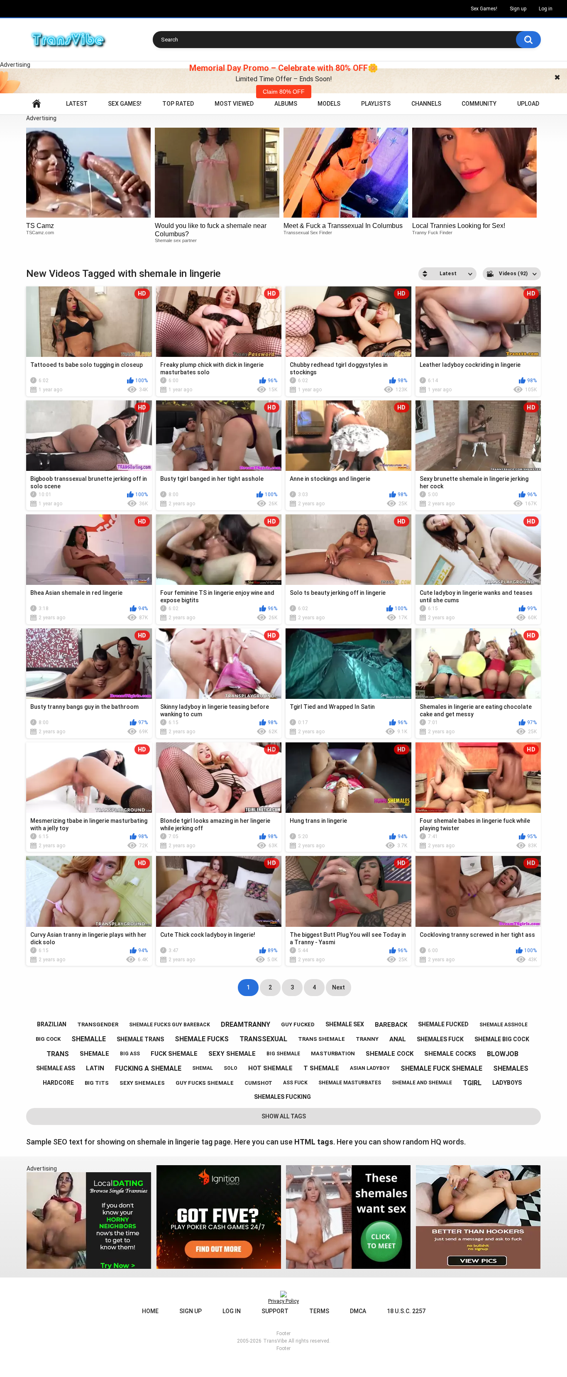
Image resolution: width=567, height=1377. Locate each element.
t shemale (321, 1068)
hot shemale (270, 1068)
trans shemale (321, 1039)
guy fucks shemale (205, 1083)
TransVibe (275, 1341)
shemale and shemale (422, 1083)
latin (95, 1068)
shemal (202, 1068)
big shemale (283, 1054)
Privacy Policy (283, 1301)
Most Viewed (234, 103)
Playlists (376, 103)
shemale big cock (501, 1039)
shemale (94, 1053)
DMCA (358, 1311)
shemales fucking (282, 1096)
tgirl (472, 1083)
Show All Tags (284, 1116)
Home (36, 103)
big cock (48, 1039)
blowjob (502, 1054)
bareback (391, 1024)
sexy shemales (142, 1083)
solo (230, 1068)
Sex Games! (484, 9)
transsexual (263, 1039)
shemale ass (55, 1068)
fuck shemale (174, 1053)
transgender (97, 1024)
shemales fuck (440, 1039)
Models (329, 103)
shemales (510, 1068)
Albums (285, 103)
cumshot (258, 1083)
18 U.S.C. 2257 (406, 1311)
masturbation (333, 1053)
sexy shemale (232, 1053)
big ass (130, 1054)
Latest (77, 103)
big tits (97, 1083)
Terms (319, 1311)
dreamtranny (245, 1024)
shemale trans (140, 1039)
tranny (367, 1039)
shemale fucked (443, 1024)
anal (397, 1039)
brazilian (51, 1024)
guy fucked (298, 1024)
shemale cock (389, 1053)
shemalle (88, 1039)
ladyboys (507, 1082)
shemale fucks (202, 1039)
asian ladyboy (370, 1068)
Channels (426, 103)
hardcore (58, 1082)
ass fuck (295, 1083)
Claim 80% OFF (284, 91)
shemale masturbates (349, 1083)
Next (338, 987)
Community (479, 103)
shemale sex (344, 1024)
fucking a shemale (148, 1068)
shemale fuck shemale (441, 1068)
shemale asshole (503, 1025)
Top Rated (178, 103)
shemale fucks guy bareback (169, 1025)
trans (57, 1054)
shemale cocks (450, 1053)
